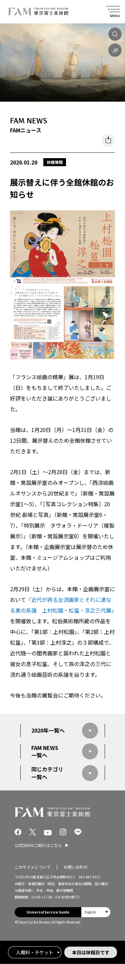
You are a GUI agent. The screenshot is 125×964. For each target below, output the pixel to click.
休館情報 (55, 162)
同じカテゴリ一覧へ (47, 772)
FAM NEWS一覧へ (44, 751)
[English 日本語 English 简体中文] (95, 912)
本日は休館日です (90, 952)
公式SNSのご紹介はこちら (38, 845)
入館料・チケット (34, 952)
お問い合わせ (76, 867)
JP (115, 50)
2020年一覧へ (48, 730)
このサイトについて (33, 867)
